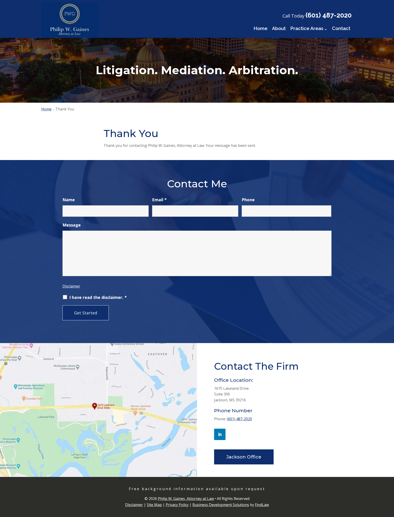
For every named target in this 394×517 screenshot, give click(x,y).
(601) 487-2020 (329, 15)
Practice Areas (306, 28)
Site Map (154, 504)
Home (260, 28)
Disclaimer (71, 286)
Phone (248, 199)
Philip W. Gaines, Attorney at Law (186, 498)
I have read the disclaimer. (98, 297)
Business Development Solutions (220, 504)
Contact (341, 28)
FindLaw (262, 504)
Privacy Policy (177, 504)
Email (159, 199)
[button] (389, 484)
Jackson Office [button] (243, 457)
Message (71, 225)
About (279, 28)
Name (68, 199)
